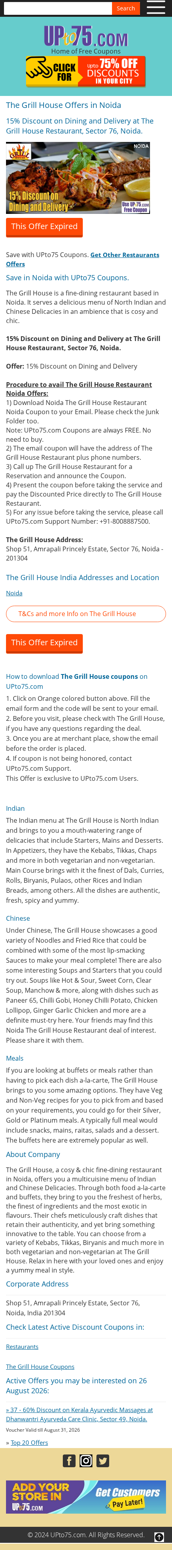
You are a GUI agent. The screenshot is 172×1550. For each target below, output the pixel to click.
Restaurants (22, 1347)
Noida (14, 593)
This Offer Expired (44, 226)
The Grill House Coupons (40, 1366)
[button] (86, 614)
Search (126, 8)
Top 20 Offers (29, 1442)
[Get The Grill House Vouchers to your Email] (78, 177)
